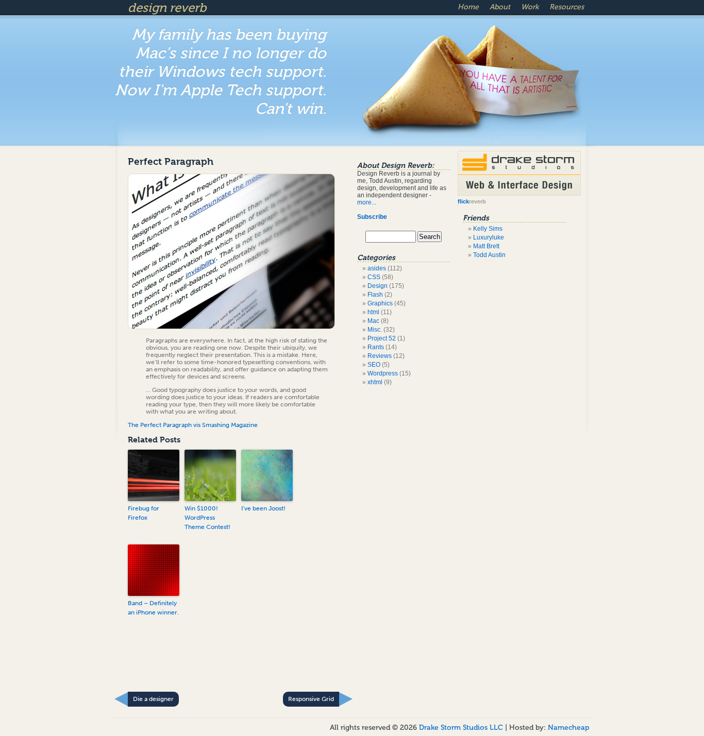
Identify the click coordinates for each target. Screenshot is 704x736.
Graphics (380, 303)
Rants (375, 347)
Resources (566, 7)
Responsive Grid (311, 699)
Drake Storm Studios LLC (462, 727)
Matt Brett (486, 246)
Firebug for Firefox (143, 513)
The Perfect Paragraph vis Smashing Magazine (193, 425)
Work (530, 7)
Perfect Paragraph (170, 161)
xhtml (374, 382)
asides (376, 268)
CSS (373, 277)
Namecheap (568, 727)
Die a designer (153, 699)
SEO (373, 364)
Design (377, 285)
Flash (375, 294)
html (373, 312)
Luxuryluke (488, 237)
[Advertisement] (238, 660)
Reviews (379, 356)
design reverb (167, 7)
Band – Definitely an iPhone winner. (153, 608)
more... (366, 202)
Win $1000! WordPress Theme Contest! (207, 517)
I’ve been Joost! (263, 508)
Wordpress (382, 373)
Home (468, 7)
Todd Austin (489, 255)
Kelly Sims (487, 228)
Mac (373, 320)
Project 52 (381, 338)
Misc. (374, 329)
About (500, 7)
